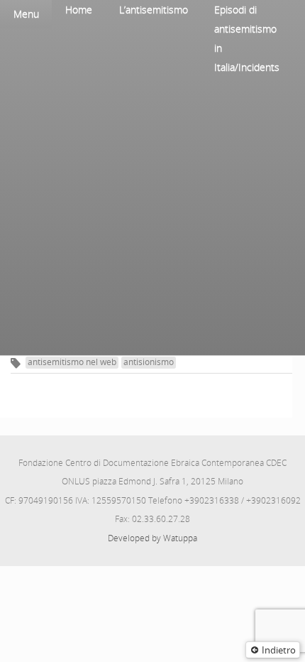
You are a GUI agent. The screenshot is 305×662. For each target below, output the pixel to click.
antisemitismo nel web (72, 362)
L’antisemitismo (153, 9)
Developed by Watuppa (152, 538)
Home (78, 9)
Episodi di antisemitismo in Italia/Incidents (246, 38)
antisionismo (148, 362)
